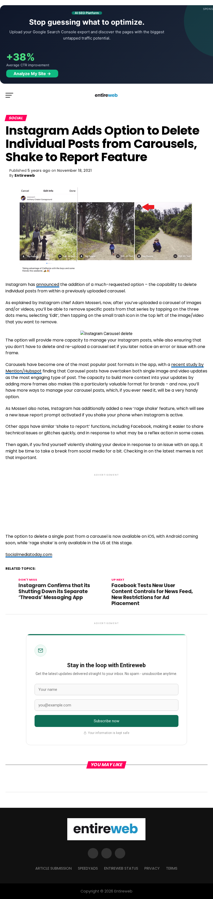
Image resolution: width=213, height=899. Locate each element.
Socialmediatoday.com (28, 554)
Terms (171, 868)
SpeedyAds (88, 868)
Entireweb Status (121, 868)
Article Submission (53, 868)
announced (47, 284)
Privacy (152, 868)
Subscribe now (106, 721)
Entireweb (25, 175)
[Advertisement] (106, 499)
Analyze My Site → (32, 73)
